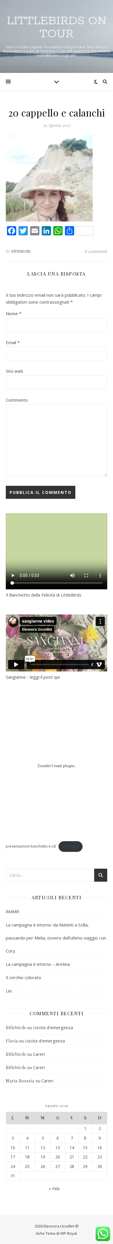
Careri (39, 1054)
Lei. (9, 991)
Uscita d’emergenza (53, 1027)
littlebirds (21, 251)
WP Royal (68, 1233)
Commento (17, 400)
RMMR (12, 911)
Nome (13, 313)
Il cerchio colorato (23, 977)
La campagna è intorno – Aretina (38, 964)
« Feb (54, 1188)
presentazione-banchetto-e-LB (31, 846)
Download (70, 846)
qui (57, 677)
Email (13, 342)
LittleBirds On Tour (57, 27)
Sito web (14, 371)
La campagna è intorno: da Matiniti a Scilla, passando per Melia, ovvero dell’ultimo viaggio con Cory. (56, 938)
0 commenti (96, 251)
